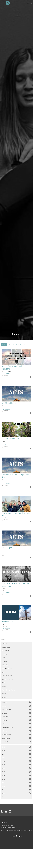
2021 (16, 765)
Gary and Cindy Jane (16, 727)
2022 (16, 761)
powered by (15, 837)
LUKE (3, 658)
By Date (4, 344)
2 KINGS (4, 693)
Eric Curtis (16, 702)
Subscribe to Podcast (22, 344)
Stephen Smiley (16, 734)
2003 (16, 793)
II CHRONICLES (6, 647)
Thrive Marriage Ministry (8, 690)
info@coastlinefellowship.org (12, 827)
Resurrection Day (7, 668)
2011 (16, 786)
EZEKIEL (4, 686)
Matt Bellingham (16, 709)
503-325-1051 (9, 825)
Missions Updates (7, 675)
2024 (16, 754)
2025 (16, 750)
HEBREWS (4, 654)
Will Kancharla (16, 731)
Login (30, 830)
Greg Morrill (16, 713)
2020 (16, 768)
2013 (16, 779)
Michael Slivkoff (16, 706)
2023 (16, 757)
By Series (11, 344)
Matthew (4, 643)
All (2, 797)
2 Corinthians (5, 650)
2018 (16, 775)
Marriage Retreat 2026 (8, 679)
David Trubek (16, 720)
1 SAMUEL (5, 665)
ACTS (3, 683)
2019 (16, 772)
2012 (16, 782)
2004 (16, 790)
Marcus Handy (16, 716)
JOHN (3, 672)
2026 (16, 747)
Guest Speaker (16, 738)
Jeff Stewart (16, 724)
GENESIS (4, 661)
